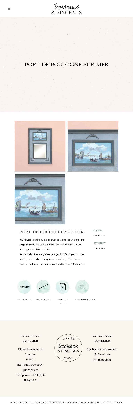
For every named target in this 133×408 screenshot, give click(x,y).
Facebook (104, 354)
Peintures (43, 299)
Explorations (85, 299)
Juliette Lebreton (114, 402)
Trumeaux (24, 299)
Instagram (104, 359)
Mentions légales (82, 402)
